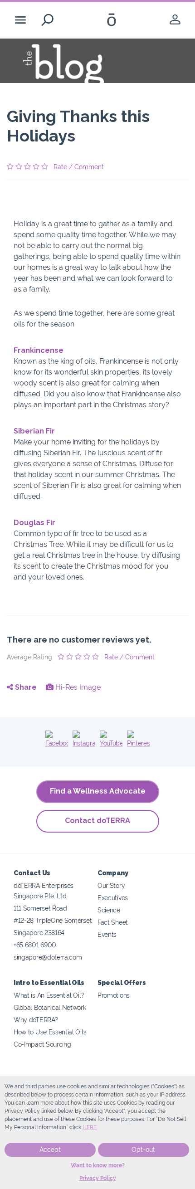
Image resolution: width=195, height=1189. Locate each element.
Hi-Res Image (77, 687)
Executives (113, 897)
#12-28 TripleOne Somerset (53, 920)
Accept (50, 1149)
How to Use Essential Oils (50, 1032)
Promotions (114, 995)
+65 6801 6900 (35, 945)
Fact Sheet (113, 922)
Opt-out (143, 1149)
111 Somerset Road (40, 908)
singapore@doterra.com (48, 957)
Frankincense (38, 350)
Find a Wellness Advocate (98, 791)
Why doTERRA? (36, 1019)
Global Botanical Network (50, 1007)
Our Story (111, 885)
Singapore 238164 (39, 932)
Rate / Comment (79, 167)
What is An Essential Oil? (49, 995)
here (90, 1127)
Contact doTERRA (97, 820)
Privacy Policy (97, 1178)
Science (109, 910)
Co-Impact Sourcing (42, 1044)
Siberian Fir (34, 431)
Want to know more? (98, 1165)
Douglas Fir (34, 522)
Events (107, 934)
